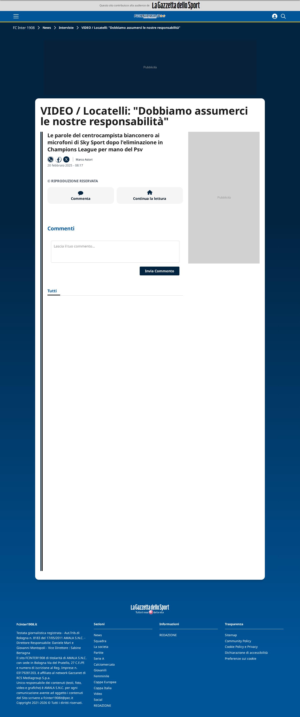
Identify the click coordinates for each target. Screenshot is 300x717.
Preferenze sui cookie (240, 658)
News (47, 27)
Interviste (66, 27)
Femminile (101, 676)
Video (98, 694)
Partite (98, 652)
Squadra (100, 641)
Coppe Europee (105, 682)
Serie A (99, 658)
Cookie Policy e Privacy (241, 647)
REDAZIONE (102, 705)
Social (98, 699)
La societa (101, 647)
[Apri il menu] (16, 16)
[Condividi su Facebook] (58, 159)
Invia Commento (159, 271)
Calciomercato (104, 664)
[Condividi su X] (66, 159)
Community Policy (238, 641)
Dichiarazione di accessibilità (246, 652)
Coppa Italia (103, 688)
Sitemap (231, 635)
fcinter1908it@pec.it (58, 698)
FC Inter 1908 (24, 27)
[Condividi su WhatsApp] (50, 159)
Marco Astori (84, 159)
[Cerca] (284, 16)
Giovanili (100, 670)
